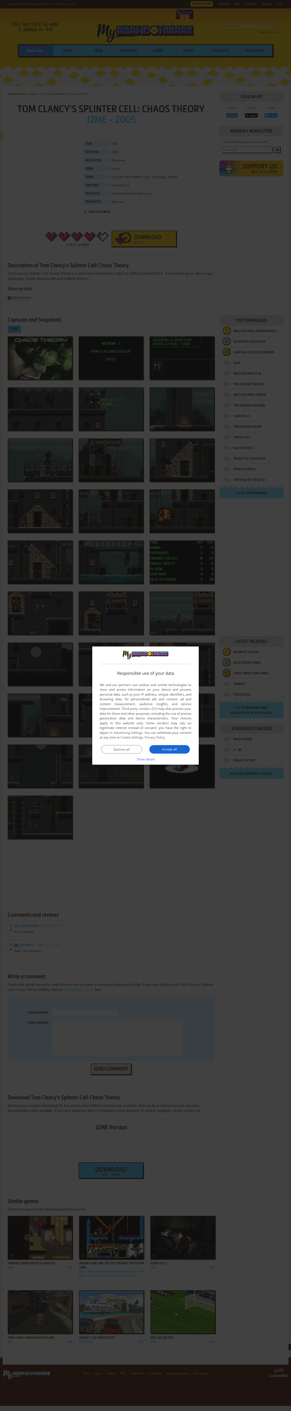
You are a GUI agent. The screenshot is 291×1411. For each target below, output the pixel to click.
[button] (145, 759)
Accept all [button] (169, 749)
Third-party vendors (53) (139, 708)
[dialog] (145, 705)
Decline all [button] (122, 749)
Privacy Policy (155, 737)
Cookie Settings (132, 737)
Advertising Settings (128, 732)
